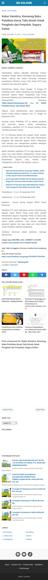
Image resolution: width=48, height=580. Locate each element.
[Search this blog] (44, 3)
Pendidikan (30, 532)
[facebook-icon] (18, 554)
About (7, 565)
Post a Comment (28, 34)
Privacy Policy (28, 565)
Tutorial (28, 536)
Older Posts (40, 410)
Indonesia (14, 265)
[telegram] (41, 275)
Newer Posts (7, 410)
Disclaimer (38, 565)
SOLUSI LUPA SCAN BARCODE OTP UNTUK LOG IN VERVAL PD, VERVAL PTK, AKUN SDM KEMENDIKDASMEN (28, 462)
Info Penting (7, 532)
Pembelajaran (8, 539)
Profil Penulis (24, 568)
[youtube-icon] (24, 554)
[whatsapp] (32, 275)
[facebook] (6, 275)
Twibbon (29, 539)
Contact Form (16, 565)
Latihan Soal (7, 536)
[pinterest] (24, 275)
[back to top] (43, 574)
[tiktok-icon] (30, 554)
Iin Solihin (24, 3)
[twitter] (15, 275)
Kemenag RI (23, 262)
